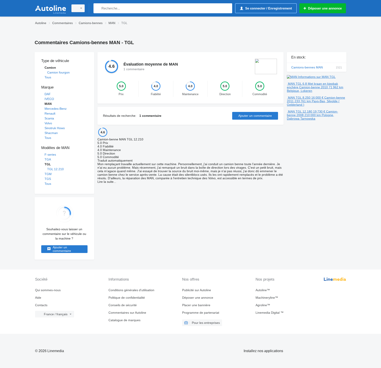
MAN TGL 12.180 (300, 111)
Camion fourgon (58, 72)
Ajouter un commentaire (62, 249)
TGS (48, 179)
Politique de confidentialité (126, 297)
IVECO (49, 99)
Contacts (41, 305)
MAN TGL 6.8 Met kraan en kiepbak (313, 83)
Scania (49, 118)
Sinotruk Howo (55, 128)
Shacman (51, 133)
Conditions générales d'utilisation (131, 290)
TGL (48, 164)
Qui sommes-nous (48, 290)
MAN (48, 104)
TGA (48, 159)
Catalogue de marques (124, 320)
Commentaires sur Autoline (127, 312)
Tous (48, 77)
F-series (50, 154)
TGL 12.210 (55, 169)
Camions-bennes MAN (316, 67)
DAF (48, 94)
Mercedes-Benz (56, 108)
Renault (50, 113)
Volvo (48, 123)
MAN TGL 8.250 (299, 97)
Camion (50, 67)
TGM (48, 174)
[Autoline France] (50, 8)
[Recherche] (98, 8)
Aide (38, 297)
